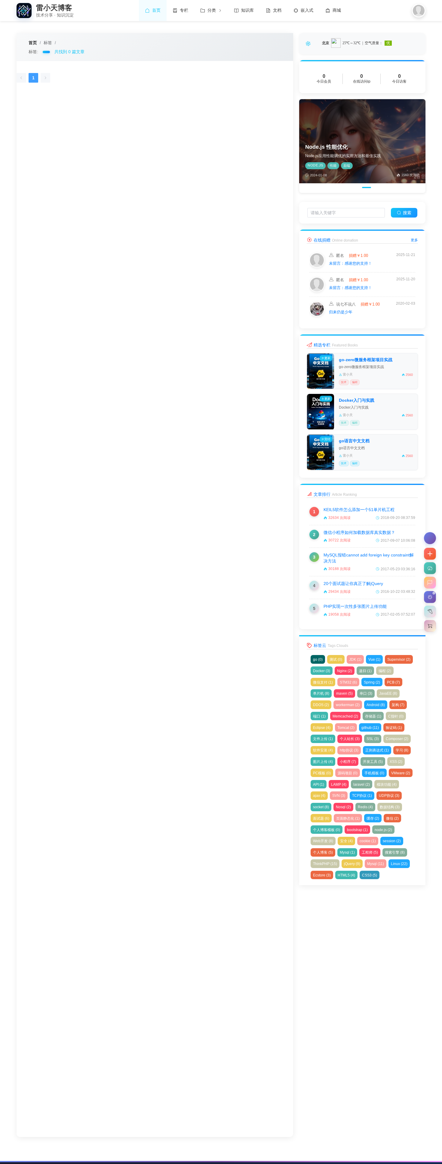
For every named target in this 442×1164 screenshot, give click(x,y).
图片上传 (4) (323, 762)
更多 (414, 240)
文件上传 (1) (323, 739)
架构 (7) (398, 705)
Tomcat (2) (346, 728)
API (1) (318, 784)
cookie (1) (368, 841)
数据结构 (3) (390, 807)
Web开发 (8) (323, 841)
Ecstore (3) (322, 875)
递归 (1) (365, 671)
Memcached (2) (345, 716)
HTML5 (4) (346, 875)
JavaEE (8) (388, 693)
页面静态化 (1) (348, 818)
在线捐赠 (322, 240)
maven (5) (344, 693)
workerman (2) (348, 705)
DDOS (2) (321, 705)
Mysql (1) (347, 852)
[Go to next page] (45, 78)
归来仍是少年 (340, 312)
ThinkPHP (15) (325, 864)
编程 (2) (385, 671)
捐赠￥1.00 (358, 255)
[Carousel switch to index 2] (357, 187)
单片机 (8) (321, 693)
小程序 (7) (348, 762)
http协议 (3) (349, 750)
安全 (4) (346, 841)
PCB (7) (393, 682)
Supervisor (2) (398, 659)
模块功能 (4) (387, 784)
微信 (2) (392, 818)
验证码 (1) (394, 728)
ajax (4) (319, 796)
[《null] (316, 266)
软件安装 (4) (323, 750)
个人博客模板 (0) (326, 830)
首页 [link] (33, 43)
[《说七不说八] (316, 314)
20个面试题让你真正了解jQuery (353, 583)
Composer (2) (397, 739)
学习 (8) (402, 750)
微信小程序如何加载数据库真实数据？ (359, 532)
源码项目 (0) (348, 773)
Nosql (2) (343, 807)
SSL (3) (373, 739)
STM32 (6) (348, 682)
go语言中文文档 (354, 440)
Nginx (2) (344, 671)
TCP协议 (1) (362, 796)
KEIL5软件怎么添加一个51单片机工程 (359, 509)
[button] (430, 554)
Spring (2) (372, 682)
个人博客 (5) (323, 852)
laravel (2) (361, 784)
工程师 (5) (370, 852)
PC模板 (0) (322, 773)
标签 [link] (48, 43)
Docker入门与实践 (356, 400)
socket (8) (321, 807)
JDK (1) (355, 659)
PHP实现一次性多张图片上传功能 (355, 606)
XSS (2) (396, 762)
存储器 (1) (373, 716)
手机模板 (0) (374, 773)
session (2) (392, 841)
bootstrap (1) (357, 830)
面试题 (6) (321, 818)
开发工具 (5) (373, 762)
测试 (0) (336, 659)
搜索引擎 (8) (395, 852)
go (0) (318, 659)
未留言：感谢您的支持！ (350, 263)
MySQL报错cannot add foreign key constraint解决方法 (369, 558)
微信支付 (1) (323, 682)
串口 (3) (366, 693)
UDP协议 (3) (389, 796)
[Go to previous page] (21, 78)
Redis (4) (365, 807)
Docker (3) (321, 671)
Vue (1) (374, 659)
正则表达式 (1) (377, 750)
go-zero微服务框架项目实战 (365, 359)
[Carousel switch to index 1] (348, 187)
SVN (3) (338, 796)
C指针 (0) (396, 716)
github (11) (370, 728)
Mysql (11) (375, 864)
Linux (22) (399, 864)
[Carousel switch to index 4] (374, 187)
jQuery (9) (352, 864)
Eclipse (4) (321, 728)
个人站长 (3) (350, 739)
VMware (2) (400, 773)
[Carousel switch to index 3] (365, 187)
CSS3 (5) (369, 875)
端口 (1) (319, 716)
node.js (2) (383, 830)
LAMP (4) (338, 784)
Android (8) (376, 705)
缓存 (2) (373, 818)
